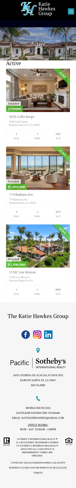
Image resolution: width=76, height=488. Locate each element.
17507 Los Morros (22, 272)
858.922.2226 (43, 408)
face (25, 334)
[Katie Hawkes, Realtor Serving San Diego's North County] (38, 9)
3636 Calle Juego (21, 116)
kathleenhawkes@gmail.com (43, 418)
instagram (37, 334)
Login (25, 467)
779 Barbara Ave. (21, 194)
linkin (48, 334)
